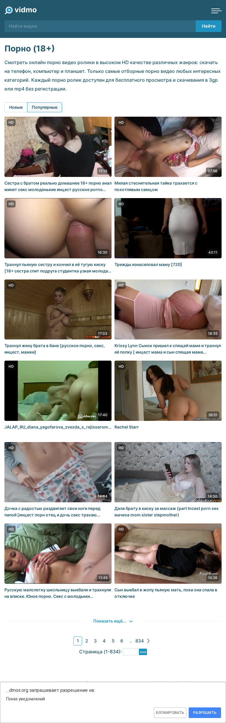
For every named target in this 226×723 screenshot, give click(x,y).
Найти (208, 26)
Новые (16, 107)
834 (139, 641)
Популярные (44, 107)
